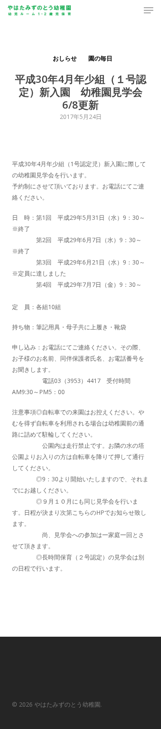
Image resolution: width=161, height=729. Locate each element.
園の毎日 (100, 58)
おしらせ (65, 58)
